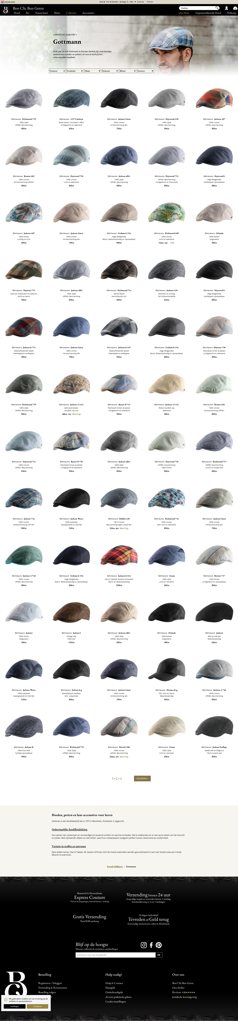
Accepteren (37, 1006)
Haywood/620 (166, 119)
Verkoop (231, 13)
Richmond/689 (166, 233)
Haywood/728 (71, 176)
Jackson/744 (24, 518)
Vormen (53, 70)
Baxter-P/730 (71, 461)
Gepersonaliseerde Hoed (208, 13)
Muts (57, 13)
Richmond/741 (166, 518)
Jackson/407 (214, 119)
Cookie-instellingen (115, 1001)
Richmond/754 (119, 290)
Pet (27, 13)
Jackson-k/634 (119, 575)
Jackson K (24, 747)
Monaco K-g (167, 690)
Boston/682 (24, 176)
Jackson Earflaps (214, 747)
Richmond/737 (214, 461)
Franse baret (41, 13)
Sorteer (141, 70)
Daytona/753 (24, 290)
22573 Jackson (71, 119)
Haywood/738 (166, 461)
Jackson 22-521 (166, 404)
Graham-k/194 (119, 233)
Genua (166, 575)
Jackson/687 (24, 233)
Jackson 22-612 (71, 404)
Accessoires (88, 13)
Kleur (123, 70)
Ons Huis (184, 13)
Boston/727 (214, 575)
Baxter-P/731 (119, 404)
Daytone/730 (214, 347)
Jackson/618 (167, 290)
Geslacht (71, 70)
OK (158, 955)
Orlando (214, 233)
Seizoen (106, 70)
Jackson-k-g (71, 690)
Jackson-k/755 (24, 347)
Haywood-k (214, 176)
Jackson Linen (119, 119)
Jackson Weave (71, 518)
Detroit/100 (119, 747)
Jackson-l (71, 632)
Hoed (17, 13)
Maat (87, 70)
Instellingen (14, 1006)
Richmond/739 (24, 119)
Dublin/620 (119, 518)
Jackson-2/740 (24, 575)
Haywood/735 (166, 176)
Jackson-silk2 (119, 176)
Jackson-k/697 (119, 347)
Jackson (24, 632)
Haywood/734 (24, 461)
